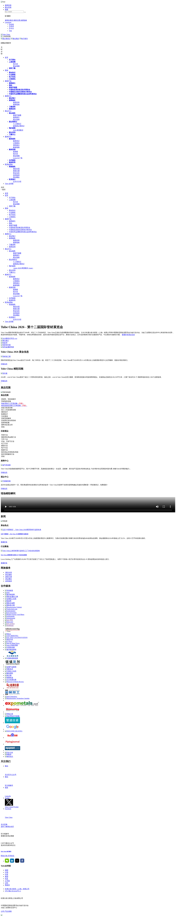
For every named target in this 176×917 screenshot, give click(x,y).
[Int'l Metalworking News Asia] (12, 712)
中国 (6, 872)
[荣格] (12, 632)
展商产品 (8, 81)
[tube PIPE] (9, 620)
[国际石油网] (10, 603)
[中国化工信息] (10, 671)
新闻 (6, 70)
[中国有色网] (10, 647)
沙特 (6, 883)
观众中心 (8, 111)
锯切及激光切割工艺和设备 (14, 405)
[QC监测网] (12, 688)
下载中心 (12, 134)
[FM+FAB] (9, 752)
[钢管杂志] (9, 756)
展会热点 (12, 72)
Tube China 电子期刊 (6, 851)
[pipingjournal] (10, 618)
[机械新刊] (12, 665)
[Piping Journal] (12, 744)
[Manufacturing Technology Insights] (17, 698)
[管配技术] (9, 669)
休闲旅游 (16, 175)
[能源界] (8, 601)
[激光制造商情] (10, 649)
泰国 (6, 876)
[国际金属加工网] (11, 596)
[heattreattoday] (10, 611)
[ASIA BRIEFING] (11, 636)
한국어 (11, 28)
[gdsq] (7, 592)
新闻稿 (15, 151)
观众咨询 (12, 132)
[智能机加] (9, 677)
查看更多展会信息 (128, 335)
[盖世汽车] (9, 639)
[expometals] (22, 705)
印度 (6, 874)
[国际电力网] (10, 605)
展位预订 (12, 98)
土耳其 (7, 881)
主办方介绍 (17, 181)
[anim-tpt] (12, 723)
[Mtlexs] (8, 634)
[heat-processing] (10, 613)
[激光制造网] (10, 594)
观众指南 (16, 119)
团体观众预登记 (18, 126)
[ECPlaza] (8, 641)
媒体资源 (12, 149)
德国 (6, 870)
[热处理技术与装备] (12, 716)
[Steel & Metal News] (12, 643)
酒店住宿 (16, 168)
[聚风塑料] (9, 673)
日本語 (11, 26)
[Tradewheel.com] (11, 609)
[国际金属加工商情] (12, 695)
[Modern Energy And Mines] (14, 614)
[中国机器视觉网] (11, 658)
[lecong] (12, 656)
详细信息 (4, 364)
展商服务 (12, 100)
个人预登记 (17, 124)
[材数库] (8, 754)
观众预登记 (6, 38)
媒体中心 (8, 136)
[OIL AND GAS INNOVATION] (16, 637)
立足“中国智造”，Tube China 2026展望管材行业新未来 (14, 534)
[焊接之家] (9, 714)
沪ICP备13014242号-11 (13, 891)
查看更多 (4, 542)
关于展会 (12, 59)
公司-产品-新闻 (6, 911)
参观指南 (23, 20)
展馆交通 (16, 20)
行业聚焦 (12, 74)
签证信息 (16, 173)
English (11, 24)
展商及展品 (9, 20)
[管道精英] (9, 590)
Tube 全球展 (9, 183)
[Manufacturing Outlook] (13, 607)
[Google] (12, 729)
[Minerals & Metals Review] (14, 682)
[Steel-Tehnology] (11, 696)
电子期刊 (24, 38)
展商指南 (16, 104)
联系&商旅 (9, 164)
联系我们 (12, 179)
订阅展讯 (12, 79)
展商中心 (8, 96)
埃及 (6, 879)
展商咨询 (12, 109)
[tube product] (10, 624)
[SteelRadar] (9, 625)
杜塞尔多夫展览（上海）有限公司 (17, 889)
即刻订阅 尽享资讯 (7, 856)
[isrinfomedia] (9, 616)
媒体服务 (12, 139)
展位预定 (16, 38)
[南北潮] (8, 675)
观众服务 (12, 113)
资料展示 (16, 145)
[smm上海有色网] (11, 645)
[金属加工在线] (10, 599)
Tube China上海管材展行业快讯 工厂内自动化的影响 (14, 555)
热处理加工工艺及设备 (12, 403)
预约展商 (12, 128)
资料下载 (12, 68)
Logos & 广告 (17, 158)
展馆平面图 (13, 87)
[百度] (12, 737)
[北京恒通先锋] (10, 680)
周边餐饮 (16, 177)
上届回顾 (12, 62)
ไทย (10, 31)
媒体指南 (16, 147)
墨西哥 (7, 885)
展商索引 (12, 83)
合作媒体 (12, 160)
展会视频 (16, 66)
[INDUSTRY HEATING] (13, 731)
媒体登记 (16, 141)
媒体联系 (12, 162)
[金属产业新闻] (10, 667)
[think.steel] (9, 622)
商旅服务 (12, 166)
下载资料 (12, 106)
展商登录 (16, 102)
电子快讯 (12, 77)
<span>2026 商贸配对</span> (23, 268)
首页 (6, 57)
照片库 (15, 64)
